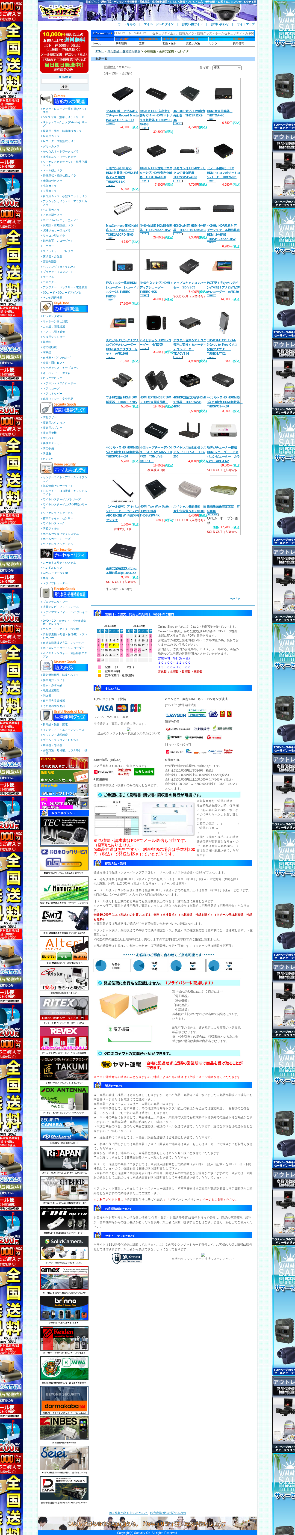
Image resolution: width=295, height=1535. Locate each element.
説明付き (110, 67)
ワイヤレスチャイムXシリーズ (62, 499)
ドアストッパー (52, 393)
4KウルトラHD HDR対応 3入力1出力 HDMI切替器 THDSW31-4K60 (225, 402)
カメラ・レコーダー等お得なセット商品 (65, 110)
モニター (48, 246)
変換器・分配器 (52, 256)
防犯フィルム (51, 528)
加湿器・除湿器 (52, 745)
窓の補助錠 (50, 347)
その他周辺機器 (52, 297)
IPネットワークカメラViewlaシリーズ (65, 124)
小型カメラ (50, 185)
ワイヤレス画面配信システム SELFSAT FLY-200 (189, 452)
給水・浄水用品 (52, 685)
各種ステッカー (52, 443)
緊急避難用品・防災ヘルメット (62, 675)
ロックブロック (52, 378)
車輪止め (48, 578)
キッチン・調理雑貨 (55, 734)
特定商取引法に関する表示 (168, 1513)
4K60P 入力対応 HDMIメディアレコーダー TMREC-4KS (156, 287)
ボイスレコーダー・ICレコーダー (63, 648)
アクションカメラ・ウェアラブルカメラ (65, 203)
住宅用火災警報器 (54, 700)
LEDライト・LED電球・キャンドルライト (65, 492)
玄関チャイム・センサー (58, 518)
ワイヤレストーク (54, 523)
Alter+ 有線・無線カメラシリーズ (63, 117)
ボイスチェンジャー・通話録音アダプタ (65, 655)
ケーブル (48, 277)
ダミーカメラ (51, 146)
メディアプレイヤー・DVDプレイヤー (65, 614)
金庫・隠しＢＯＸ (54, 362)
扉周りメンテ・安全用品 (58, 399)
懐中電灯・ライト (54, 680)
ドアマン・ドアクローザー (59, 383)
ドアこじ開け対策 (54, 331)
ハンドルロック (52, 567)
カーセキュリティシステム (59, 562)
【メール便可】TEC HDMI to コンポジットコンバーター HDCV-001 (223, 172)
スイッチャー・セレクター (59, 251)
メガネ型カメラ (52, 215)
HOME (99, 51)
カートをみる (127, 24)
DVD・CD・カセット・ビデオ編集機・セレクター (64, 622)
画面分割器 (50, 261)
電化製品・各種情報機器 (123, 51)
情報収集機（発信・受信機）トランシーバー (65, 636)
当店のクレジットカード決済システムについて (128, 733)
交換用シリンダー (54, 336)
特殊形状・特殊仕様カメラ (59, 175)
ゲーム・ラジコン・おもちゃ (61, 740)
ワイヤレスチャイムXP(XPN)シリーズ (65, 506)
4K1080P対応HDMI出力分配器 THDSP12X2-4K (189, 115)
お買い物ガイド (192, 24)
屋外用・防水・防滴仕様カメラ (62, 131)
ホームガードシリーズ (57, 538)
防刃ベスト (50, 438)
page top (234, 598)
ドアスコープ (51, 388)
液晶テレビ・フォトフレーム (61, 607)
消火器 (47, 695)
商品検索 (65, 77)
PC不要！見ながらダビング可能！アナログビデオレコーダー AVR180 (223, 287)
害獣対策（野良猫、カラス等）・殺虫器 (65, 752)
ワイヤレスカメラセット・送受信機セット (65, 163)
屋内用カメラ (51, 136)
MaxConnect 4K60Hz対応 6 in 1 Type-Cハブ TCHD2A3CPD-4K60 (122, 230)
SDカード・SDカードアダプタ (62, 292)
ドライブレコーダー (55, 583)
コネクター (50, 282)
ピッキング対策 (52, 316)
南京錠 (47, 352)
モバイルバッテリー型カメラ (61, 220)
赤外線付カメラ (52, 180)
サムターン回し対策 (55, 321)
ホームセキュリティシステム (61, 533)
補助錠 (47, 342)
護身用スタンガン (54, 422)
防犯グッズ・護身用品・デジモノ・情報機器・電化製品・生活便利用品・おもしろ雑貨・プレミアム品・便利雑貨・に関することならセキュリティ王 (171, 1)
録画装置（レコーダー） (58, 240)
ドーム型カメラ (52, 170)
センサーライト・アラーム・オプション (65, 479)
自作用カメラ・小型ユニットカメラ (65, 196)
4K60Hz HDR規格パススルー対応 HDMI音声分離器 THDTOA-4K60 (156, 172)
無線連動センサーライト (58, 485)
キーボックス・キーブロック (61, 367)
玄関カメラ (50, 191)
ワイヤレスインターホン (58, 513)
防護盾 (47, 453)
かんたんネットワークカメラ (61, 151)
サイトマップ (246, 24)
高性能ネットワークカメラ (59, 156)
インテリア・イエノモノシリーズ (63, 729)
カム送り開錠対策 (54, 326)
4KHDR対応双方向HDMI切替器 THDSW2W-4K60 (189, 402)
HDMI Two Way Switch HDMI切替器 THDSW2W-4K (155, 511)
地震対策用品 (51, 690)
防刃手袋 (48, 448)
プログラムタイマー (55, 601)
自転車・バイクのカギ (57, 357)
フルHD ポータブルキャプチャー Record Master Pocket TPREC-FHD (122, 115)
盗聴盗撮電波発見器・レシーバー (63, 642)
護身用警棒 (50, 432)
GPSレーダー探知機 (55, 573)
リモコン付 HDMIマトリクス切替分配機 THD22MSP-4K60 (189, 172)
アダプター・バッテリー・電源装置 (65, 287)
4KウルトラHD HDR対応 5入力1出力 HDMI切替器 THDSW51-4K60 (124, 452)
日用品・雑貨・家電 (55, 724)
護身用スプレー (52, 427)
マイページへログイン (159, 24)
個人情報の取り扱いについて (128, 1513)
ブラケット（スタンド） (58, 271)
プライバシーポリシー (184, 1199)
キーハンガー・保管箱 (57, 373)
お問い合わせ (220, 24)
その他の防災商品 (54, 706)
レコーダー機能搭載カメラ (59, 141)
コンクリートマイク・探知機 (61, 629)
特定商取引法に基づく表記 (145, 1199)
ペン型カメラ (51, 209)
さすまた (48, 458)
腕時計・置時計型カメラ (58, 225)
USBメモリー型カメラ (57, 230)
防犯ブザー (50, 417)
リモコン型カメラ (54, 235)
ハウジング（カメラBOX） (59, 266)
